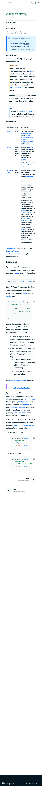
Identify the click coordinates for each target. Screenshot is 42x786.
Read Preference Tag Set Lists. (27, 164)
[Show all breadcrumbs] (17, 8)
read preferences (24, 402)
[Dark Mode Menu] (38, 3)
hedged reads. (29, 176)
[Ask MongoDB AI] (35, 3)
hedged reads (30, 399)
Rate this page (10, 28)
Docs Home (9, 9)
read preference (26, 133)
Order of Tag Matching (17, 380)
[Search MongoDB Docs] (32, 3)
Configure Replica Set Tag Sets (18, 388)
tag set (30, 147)
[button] (34, 783)
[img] (7, 32)
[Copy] (34, 281)
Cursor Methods (26, 9)
